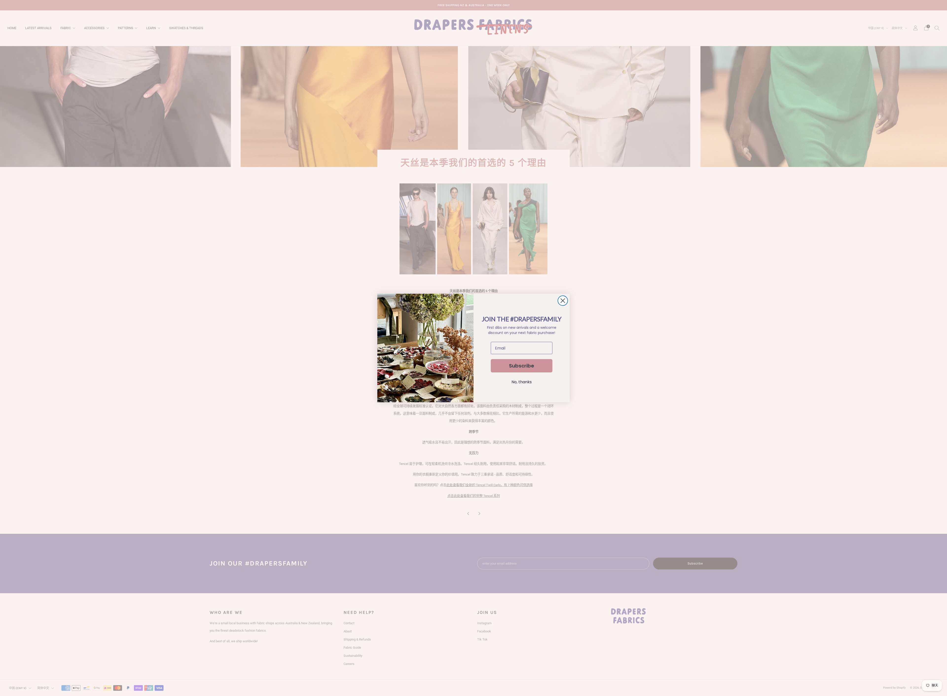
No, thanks (521, 382)
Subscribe (521, 365)
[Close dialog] (563, 301)
